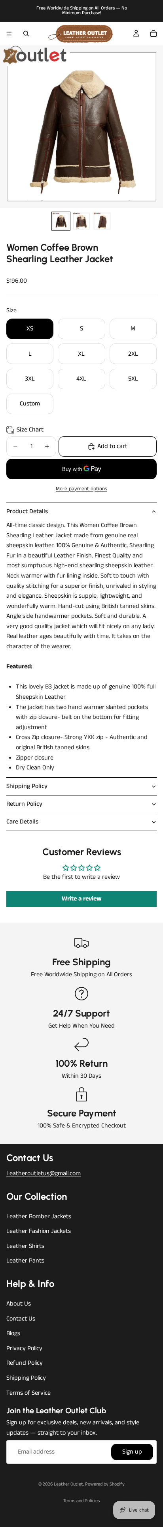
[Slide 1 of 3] (61, 221)
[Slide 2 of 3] (81, 221)
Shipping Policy (26, 786)
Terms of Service (28, 1393)
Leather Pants (25, 1261)
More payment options (81, 489)
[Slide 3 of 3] (102, 221)
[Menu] (9, 33)
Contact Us (20, 1318)
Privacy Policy (24, 1348)
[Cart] (153, 33)
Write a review (82, 898)
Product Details (27, 511)
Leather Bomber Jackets (38, 1216)
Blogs (13, 1333)
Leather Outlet (68, 1484)
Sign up (132, 1452)
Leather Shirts (25, 1246)
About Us (18, 1303)
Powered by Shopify (105, 1484)
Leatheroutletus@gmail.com (43, 1173)
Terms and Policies (81, 1500)
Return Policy (24, 804)
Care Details (22, 821)
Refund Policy (24, 1363)
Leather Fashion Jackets (38, 1231)
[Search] (26, 33)
